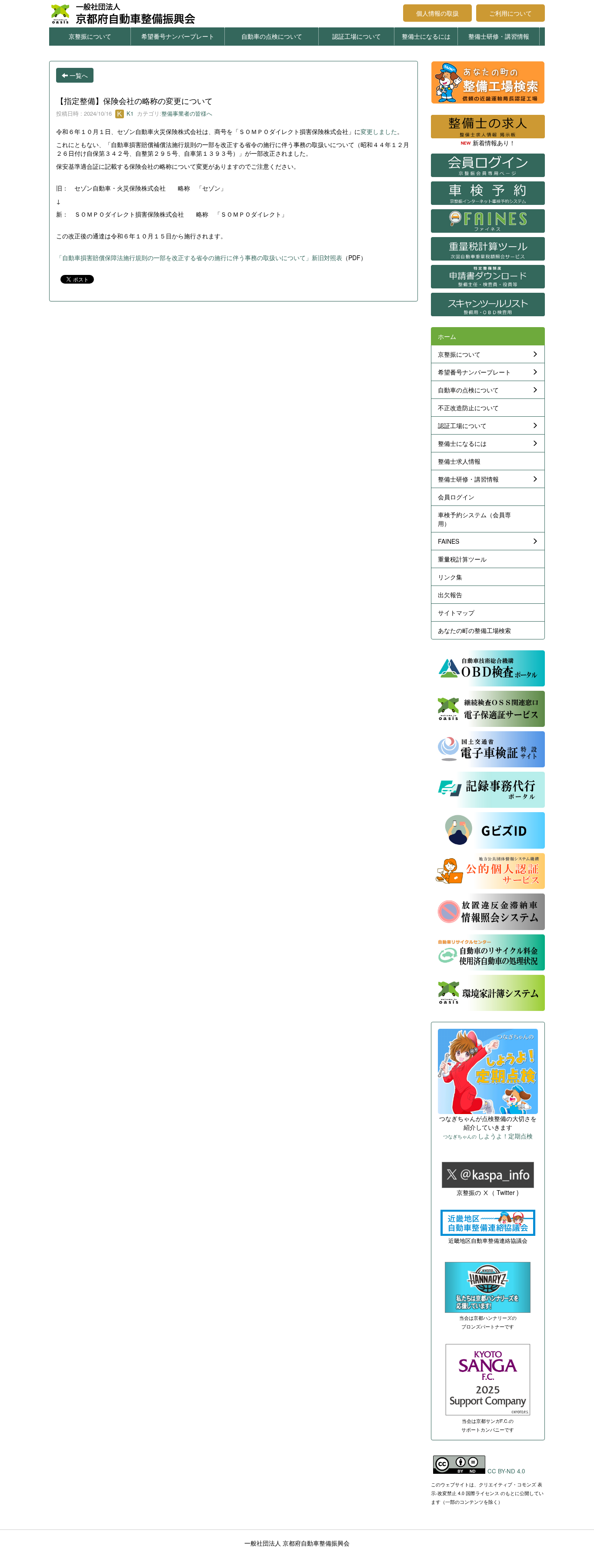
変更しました (378, 131)
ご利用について (510, 13)
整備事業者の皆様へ (186, 113)
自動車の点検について (271, 36)
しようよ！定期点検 (488, 1135)
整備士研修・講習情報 (498, 36)
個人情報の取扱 (437, 13)
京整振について (90, 36)
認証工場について (356, 36)
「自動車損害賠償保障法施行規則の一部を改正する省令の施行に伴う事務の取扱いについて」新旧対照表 (199, 257)
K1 (129, 113)
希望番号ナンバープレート (177, 36)
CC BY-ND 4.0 (506, 1471)
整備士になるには (426, 36)
